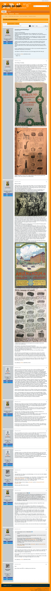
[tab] (5, 24)
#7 (46, 450)
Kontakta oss (27, 585)
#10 (46, 529)
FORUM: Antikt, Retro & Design (13, 16)
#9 (46, 490)
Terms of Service (39, 585)
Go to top (46, 585)
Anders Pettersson (46, 589)
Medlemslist (11, 13)
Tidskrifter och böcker (32, 16)
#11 (46, 564)
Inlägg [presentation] (4, 23)
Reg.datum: (6, 70)
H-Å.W (21, 54)
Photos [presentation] (17, 23)
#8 (46, 470)
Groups (9, 11)
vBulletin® (43, 588)
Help (22, 585)
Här (27, 479)
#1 (46, 29)
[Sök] (48, 6)
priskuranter (30, 482)
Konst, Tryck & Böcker (23, 16)
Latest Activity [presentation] (11, 23)
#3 (46, 181)
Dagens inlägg (5, 13)
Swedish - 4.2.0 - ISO (7, 585)
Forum (3, 11)
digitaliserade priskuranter (20, 478)
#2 (46, 60)
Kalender (17, 13)
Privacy (32, 585)
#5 (46, 401)
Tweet (8, 43)
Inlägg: (7, 39)
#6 (46, 430)
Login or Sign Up (45, 0)
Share (9, 41)
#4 (46, 367)
